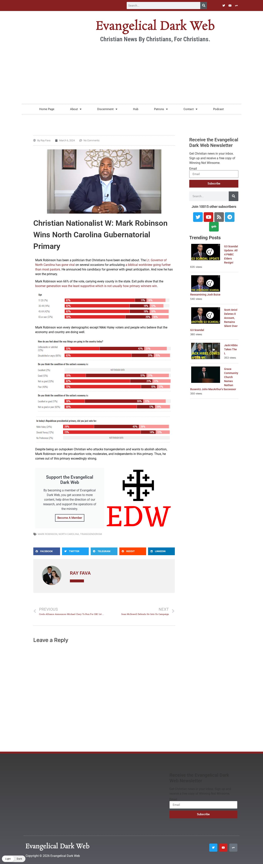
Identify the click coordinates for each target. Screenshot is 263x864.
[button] (46, 551)
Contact (188, 109)
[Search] (203, 5)
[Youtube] (230, 5)
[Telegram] (230, 217)
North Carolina (69, 534)
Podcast (218, 109)
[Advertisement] (131, 73)
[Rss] (219, 217)
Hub (135, 109)
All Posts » (77, 580)
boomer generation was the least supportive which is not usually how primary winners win (96, 286)
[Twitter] (223, 5)
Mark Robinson (47, 534)
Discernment (105, 109)
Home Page (46, 109)
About (74, 109)
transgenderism (91, 534)
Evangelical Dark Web (155, 26)
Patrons (159, 109)
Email (193, 168)
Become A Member (69, 518)
